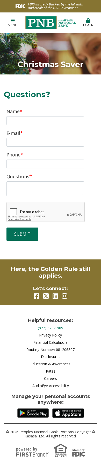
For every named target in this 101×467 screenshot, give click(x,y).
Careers (50, 378)
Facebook (36, 296)
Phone (13, 155)
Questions (17, 176)
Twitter (46, 296)
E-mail (13, 133)
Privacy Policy (50, 335)
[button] (12, 23)
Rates (50, 371)
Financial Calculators (50, 342)
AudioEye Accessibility (50, 385)
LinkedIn (55, 296)
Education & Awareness (50, 363)
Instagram (64, 296)
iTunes (68, 413)
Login (88, 25)
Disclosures (50, 356)
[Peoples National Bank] (50, 22)
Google (33, 413)
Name (13, 111)
